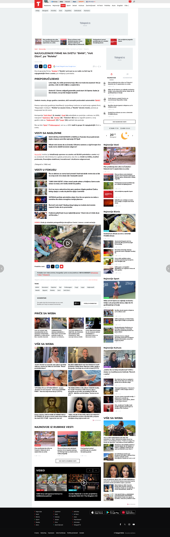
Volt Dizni (67, 290)
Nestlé (37, 290)
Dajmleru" (47, 118)
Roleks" (55, 71)
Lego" (62, 120)
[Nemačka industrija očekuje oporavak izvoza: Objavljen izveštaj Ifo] (108, 252)
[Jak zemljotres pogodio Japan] (114, 42)
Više (126, 5)
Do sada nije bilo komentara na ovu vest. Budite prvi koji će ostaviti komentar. (50, 303)
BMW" (97, 100)
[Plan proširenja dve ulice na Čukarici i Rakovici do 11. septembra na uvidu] (38, 42)
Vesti (36, 49)
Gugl (63, 115)
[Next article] (168, 269)
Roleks (52, 290)
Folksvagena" (54, 125)
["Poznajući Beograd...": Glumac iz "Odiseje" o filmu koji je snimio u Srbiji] (108, 391)
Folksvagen (68, 287)
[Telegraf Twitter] (125, 524)
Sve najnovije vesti (119, 122)
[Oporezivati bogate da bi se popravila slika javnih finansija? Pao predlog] (108, 244)
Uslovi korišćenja (92, 279)
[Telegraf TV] (133, 524)
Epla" (46, 125)
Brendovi (45, 287)
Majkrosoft (90, 287)
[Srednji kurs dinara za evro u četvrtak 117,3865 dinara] (119, 223)
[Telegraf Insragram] (129, 524)
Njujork (45, 290)
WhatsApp (94, 273)
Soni (59, 290)
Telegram (46, 275)
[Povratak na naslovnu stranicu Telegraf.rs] (38, 4)
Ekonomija (42, 49)
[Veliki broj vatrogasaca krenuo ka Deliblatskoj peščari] (51, 482)
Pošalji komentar (90, 303)
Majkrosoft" (51, 120)
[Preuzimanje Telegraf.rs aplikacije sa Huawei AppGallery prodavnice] (128, 512)
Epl (60, 287)
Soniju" (57, 118)
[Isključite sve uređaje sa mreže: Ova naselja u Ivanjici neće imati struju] (108, 203)
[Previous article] (2, 269)
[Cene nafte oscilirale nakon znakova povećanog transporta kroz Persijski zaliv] (108, 261)
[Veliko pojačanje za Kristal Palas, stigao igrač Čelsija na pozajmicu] (108, 321)
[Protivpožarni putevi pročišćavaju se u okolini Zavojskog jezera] (88, 42)
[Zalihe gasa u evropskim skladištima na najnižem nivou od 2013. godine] (108, 270)
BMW (37, 287)
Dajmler (53, 287)
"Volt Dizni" (47, 115)
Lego (82, 287)
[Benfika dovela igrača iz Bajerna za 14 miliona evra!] (108, 313)
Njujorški (38, 154)
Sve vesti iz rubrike (67, 461)
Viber (40, 275)
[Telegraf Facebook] (120, 524)
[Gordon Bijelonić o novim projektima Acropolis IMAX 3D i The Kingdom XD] (84, 482)
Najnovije (111, 145)
